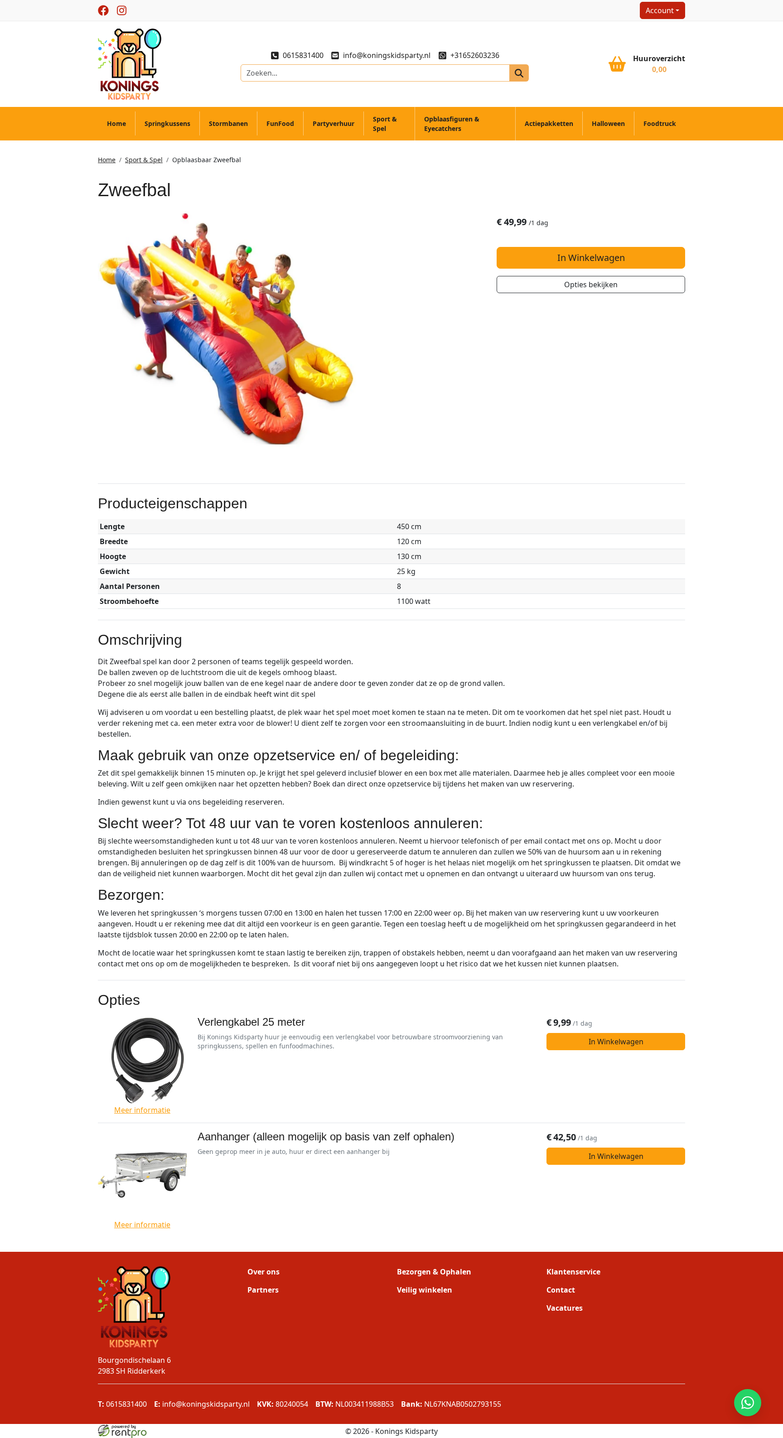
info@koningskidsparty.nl (386, 55)
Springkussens (167, 123)
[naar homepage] (129, 63)
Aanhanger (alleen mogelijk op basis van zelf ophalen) (326, 1136)
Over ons (263, 1272)
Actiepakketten (549, 123)
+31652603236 (474, 55)
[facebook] (103, 10)
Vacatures (564, 1308)
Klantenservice (573, 1272)
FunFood (280, 123)
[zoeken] (519, 73)
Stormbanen (228, 123)
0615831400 (303, 55)
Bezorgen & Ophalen (434, 1272)
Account (660, 10)
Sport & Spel (385, 124)
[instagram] (121, 10)
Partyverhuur (333, 123)
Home (116, 123)
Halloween (608, 123)
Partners (263, 1290)
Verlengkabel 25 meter (251, 1022)
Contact (560, 1290)
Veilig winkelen (424, 1290)
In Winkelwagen (591, 257)
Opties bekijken (591, 285)
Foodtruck (659, 123)
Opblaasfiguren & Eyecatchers (451, 124)
